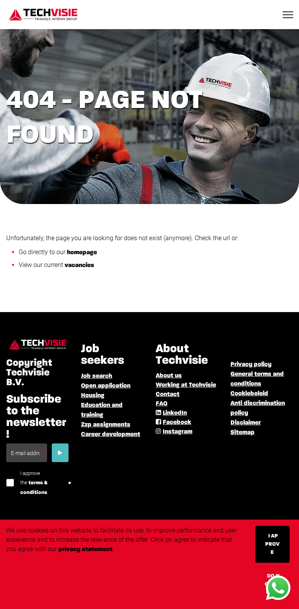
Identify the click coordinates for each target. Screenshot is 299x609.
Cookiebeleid (249, 394)
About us (169, 376)
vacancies (79, 265)
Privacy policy (250, 364)
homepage (82, 253)
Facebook (177, 422)
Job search (96, 376)
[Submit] (60, 452)
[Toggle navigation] (288, 14)
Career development (110, 434)
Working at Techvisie (186, 385)
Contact (167, 394)
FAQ (161, 404)
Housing (92, 396)
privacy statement (85, 549)
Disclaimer (245, 423)
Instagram (177, 432)
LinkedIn (175, 413)
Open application (105, 386)
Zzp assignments (105, 425)
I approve (272, 544)
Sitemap (242, 432)
